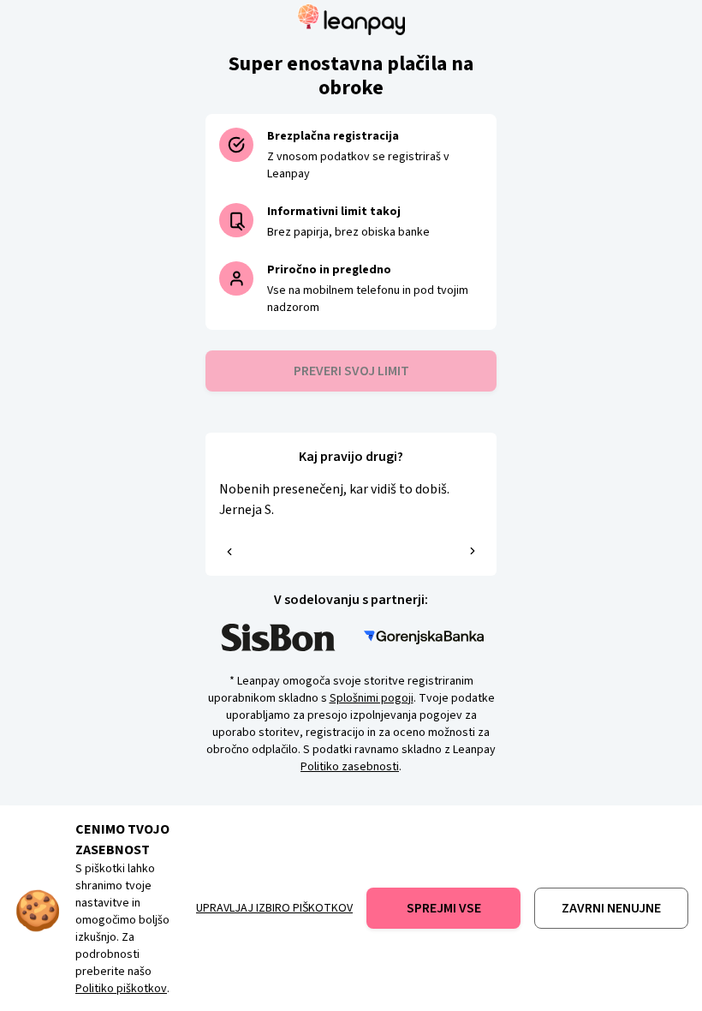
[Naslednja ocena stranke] (472, 551)
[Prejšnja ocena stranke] (229, 551)
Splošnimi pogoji (371, 698)
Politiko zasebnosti (349, 766)
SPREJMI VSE (444, 908)
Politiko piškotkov (121, 988)
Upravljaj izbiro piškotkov (274, 908)
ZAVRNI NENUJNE (611, 908)
